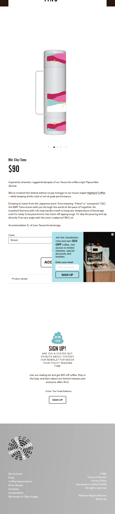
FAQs (103, 474)
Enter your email (64, 262)
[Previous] (48, 147)
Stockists (13, 489)
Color (11, 235)
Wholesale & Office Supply (23, 497)
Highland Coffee (96, 193)
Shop (11, 478)
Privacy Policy (99, 481)
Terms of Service (97, 477)
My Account (15, 474)
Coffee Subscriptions (20, 481)
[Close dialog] (112, 234)
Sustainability (16, 493)
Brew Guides (15, 485)
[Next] (66, 147)
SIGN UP (57, 399)
